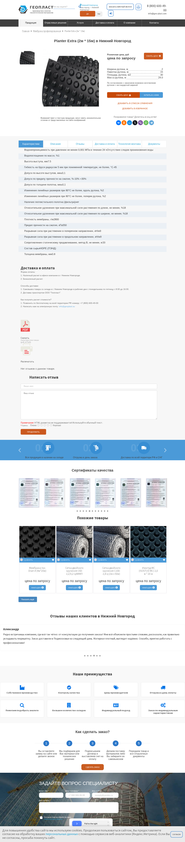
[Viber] (140, 122)
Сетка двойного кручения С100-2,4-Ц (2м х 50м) (111, 570)
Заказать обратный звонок (120, 7)
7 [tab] (95, 511)
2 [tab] (80, 511)
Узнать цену (152, 56)
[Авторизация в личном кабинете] (111, 13)
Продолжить (33, 432)
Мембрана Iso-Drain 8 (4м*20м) (37, 569)
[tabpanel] (29, 493)
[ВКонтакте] (118, 122)
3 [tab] (83, 511)
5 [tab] (89, 511)
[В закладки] (53, 560)
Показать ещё (27, 599)
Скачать (30, 339)
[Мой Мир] (129, 122)
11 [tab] (108, 511)
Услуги (80, 22)
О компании (129, 22)
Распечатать (27, 361)
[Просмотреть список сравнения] (138, 7)
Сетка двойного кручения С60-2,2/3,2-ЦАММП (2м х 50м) (74, 572)
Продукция (30, 22)
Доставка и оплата (105, 22)
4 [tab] (86, 511)
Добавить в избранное (135, 108)
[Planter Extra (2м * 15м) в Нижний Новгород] (27, 57)
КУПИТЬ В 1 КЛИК (151, 95)
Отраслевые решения (55, 22)
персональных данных (53, 819)
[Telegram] (151, 122)
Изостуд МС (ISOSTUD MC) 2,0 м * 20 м (148, 570)
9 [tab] (101, 511)
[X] (135, 122)
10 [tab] (105, 511)
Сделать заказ (92, 767)
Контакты (154, 22)
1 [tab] (77, 511)
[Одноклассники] (124, 122)
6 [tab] (92, 511)
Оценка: (25, 425)
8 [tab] (98, 511)
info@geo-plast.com (157, 13)
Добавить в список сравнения (135, 103)
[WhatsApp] (146, 122)
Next (168, 493)
